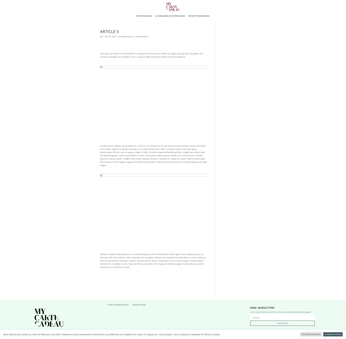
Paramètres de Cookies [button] (311, 334)
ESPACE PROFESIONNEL (199, 16)
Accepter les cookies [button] (333, 334)
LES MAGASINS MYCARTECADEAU (170, 16)
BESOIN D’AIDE (139, 305)
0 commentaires (141, 36)
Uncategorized (125, 36)
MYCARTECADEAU (144, 16)
